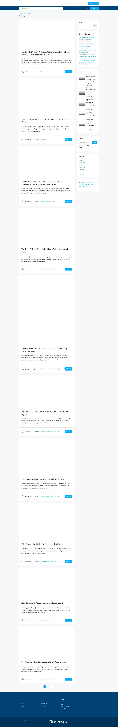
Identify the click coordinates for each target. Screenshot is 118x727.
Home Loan (82, 164)
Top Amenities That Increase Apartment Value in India (43, 662)
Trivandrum (22, 703)
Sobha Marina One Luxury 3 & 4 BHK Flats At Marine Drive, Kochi (91, 76)
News (25, 13)
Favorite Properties (70, 3)
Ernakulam (22, 706)
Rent (50, 3)
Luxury (80, 186)
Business (43, 71)
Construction (48, 368)
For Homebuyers (89, 182)
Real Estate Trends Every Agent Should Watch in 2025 (43, 479)
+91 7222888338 (80, 3)
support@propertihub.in (45, 706)
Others (61, 3)
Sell (56, 3)
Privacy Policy (64, 708)
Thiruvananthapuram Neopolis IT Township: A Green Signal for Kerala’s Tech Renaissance (87, 56)
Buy (45, 3)
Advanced (86, 8)
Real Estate (48, 201)
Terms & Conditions (65, 706)
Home (21, 13)
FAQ (62, 704)
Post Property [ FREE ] (93, 3)
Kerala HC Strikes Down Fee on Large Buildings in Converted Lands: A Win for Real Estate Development (88, 45)
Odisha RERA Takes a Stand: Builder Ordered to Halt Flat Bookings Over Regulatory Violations (87, 62)
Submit (94, 142)
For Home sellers (84, 184)
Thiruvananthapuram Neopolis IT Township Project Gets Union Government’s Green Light (86, 39)
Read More (68, 71)
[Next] (51, 686)
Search (94, 8)
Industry (92, 184)
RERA (92, 186)
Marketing (48, 431)
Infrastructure (82, 167)
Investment (48, 269)
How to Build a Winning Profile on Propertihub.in (42, 603)
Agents (81, 182)
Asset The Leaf (89, 112)
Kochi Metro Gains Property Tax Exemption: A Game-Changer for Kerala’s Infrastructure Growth (88, 50)
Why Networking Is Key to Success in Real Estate (42, 544)
